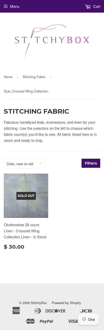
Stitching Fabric (34, 76)
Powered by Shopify (66, 302)
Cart (96, 6)
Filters (91, 163)
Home (8, 76)
